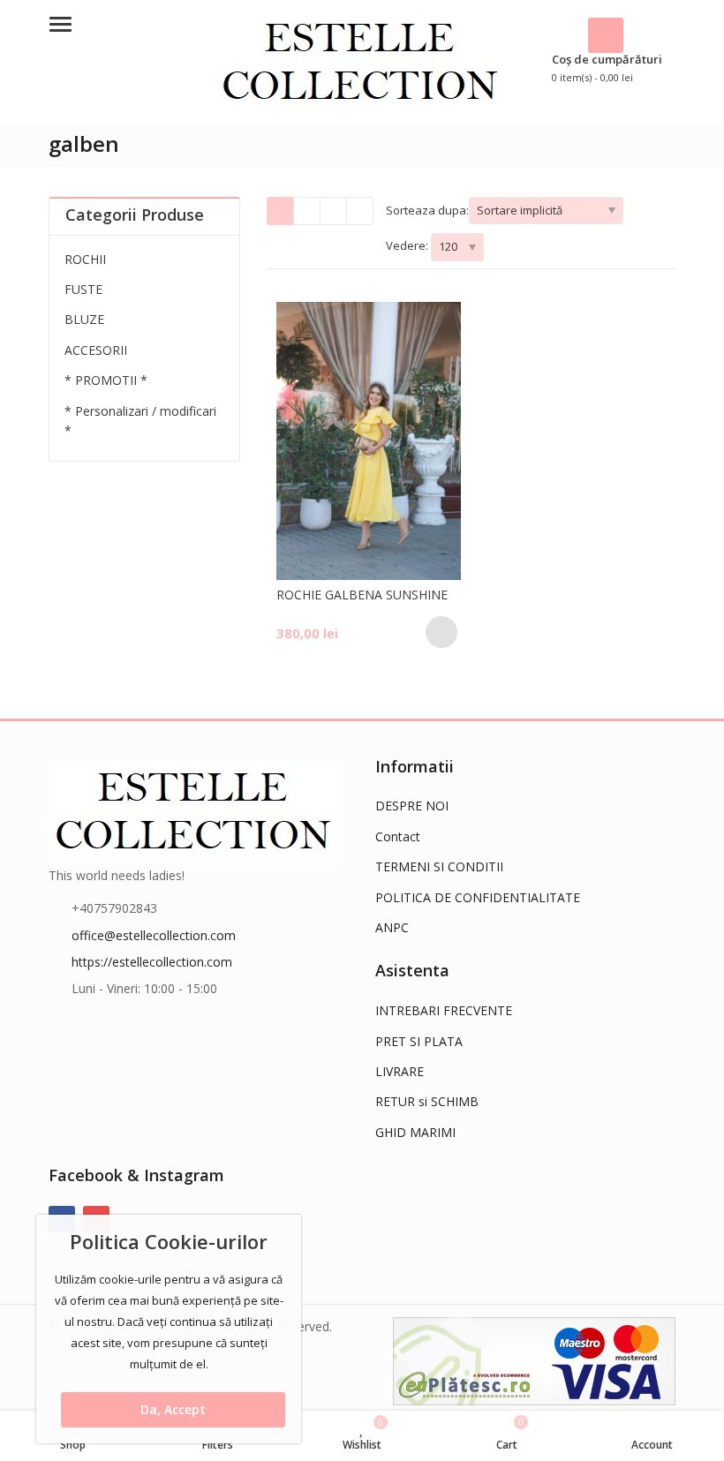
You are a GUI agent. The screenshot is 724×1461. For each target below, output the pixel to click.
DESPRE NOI (412, 805)
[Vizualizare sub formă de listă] (333, 211)
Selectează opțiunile (441, 632)
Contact (397, 836)
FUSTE (83, 289)
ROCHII (85, 259)
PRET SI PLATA (419, 1041)
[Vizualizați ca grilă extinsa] (307, 211)
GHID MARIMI (415, 1132)
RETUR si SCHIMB (427, 1101)
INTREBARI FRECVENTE (443, 1010)
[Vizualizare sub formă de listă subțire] (359, 211)
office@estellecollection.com (154, 935)
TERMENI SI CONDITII (439, 866)
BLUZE (84, 319)
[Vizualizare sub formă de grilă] (280, 211)
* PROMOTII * (105, 380)
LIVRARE (399, 1071)
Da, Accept (173, 1409)
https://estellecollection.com (152, 961)
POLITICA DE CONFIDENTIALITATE (477, 897)
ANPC (392, 927)
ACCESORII (95, 350)
